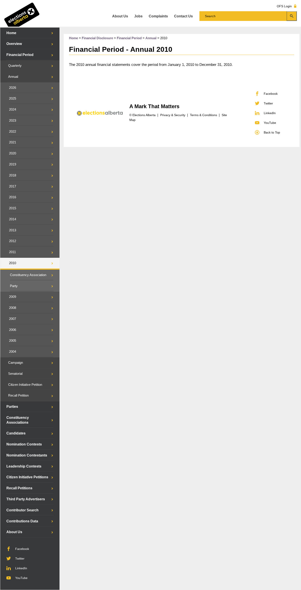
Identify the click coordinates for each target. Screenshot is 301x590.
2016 (12, 197)
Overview (14, 44)
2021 (12, 142)
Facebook (22, 549)
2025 (12, 98)
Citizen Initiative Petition (25, 384)
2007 (12, 319)
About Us (14, 532)
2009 (12, 297)
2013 (12, 230)
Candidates (16, 433)
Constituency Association (28, 275)
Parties (12, 406)
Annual (13, 76)
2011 (12, 252)
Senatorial (15, 373)
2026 (12, 87)
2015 (12, 208)
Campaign (15, 362)
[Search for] (248, 16)
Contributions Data (22, 521)
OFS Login (284, 6)
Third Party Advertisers (25, 499)
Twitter (19, 558)
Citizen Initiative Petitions (27, 477)
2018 (12, 175)
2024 (12, 109)
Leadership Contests (23, 466)
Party (14, 286)
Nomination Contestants (26, 455)
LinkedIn (21, 568)
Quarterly (15, 65)
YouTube (21, 578)
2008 (12, 308)
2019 (12, 164)
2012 (12, 241)
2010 (12, 263)
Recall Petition (18, 395)
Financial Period (19, 55)
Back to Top (272, 132)
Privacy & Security (172, 115)
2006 (12, 330)
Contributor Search (22, 510)
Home (11, 33)
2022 (12, 131)
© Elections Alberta (142, 115)
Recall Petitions (19, 488)
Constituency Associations (17, 420)
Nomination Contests (24, 444)
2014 (12, 219)
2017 (12, 186)
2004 (12, 351)
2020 (12, 153)
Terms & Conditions (203, 115)
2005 (12, 340)
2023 (12, 120)
